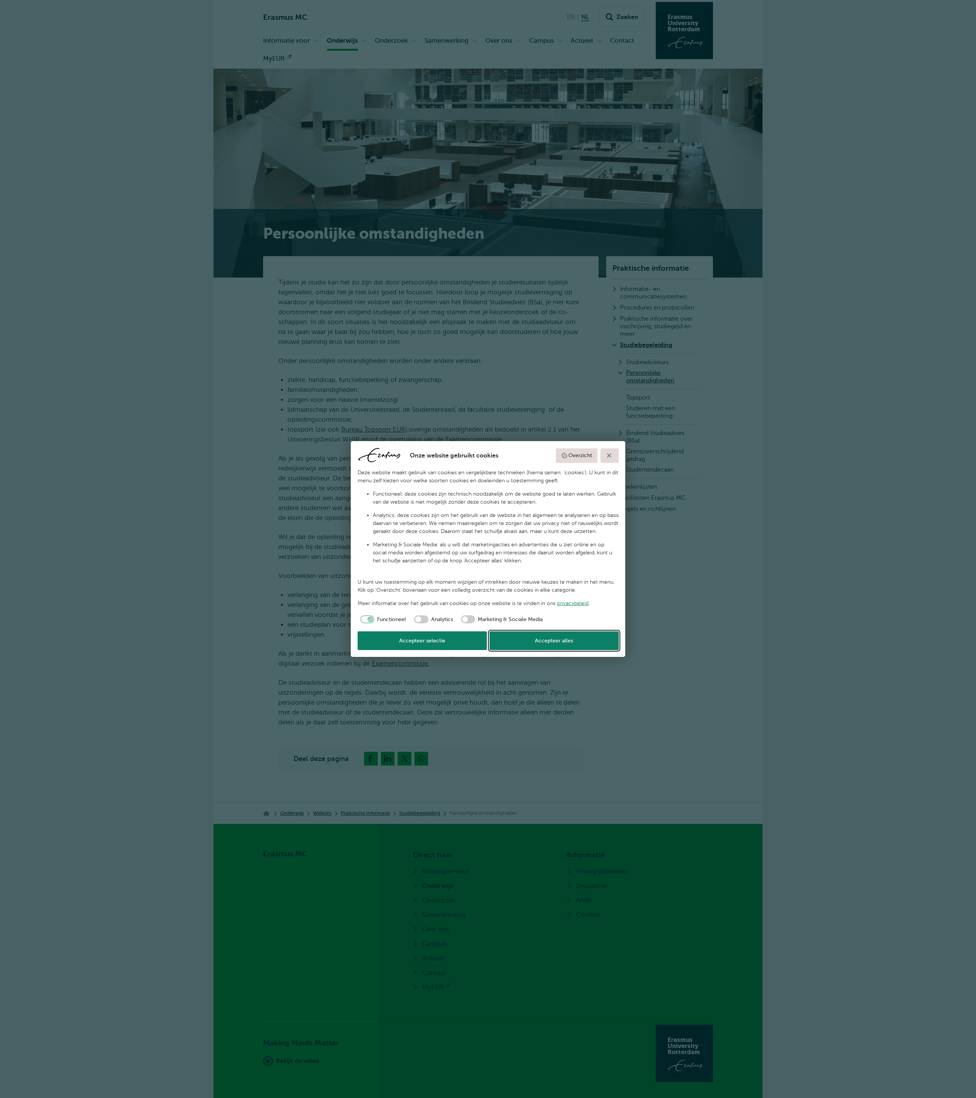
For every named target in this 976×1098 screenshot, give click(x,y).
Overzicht (580, 455)
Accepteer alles (554, 641)
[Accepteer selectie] (609, 455)
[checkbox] (382, 619)
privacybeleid (573, 603)
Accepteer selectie (422, 641)
